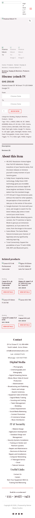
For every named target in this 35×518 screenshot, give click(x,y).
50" (24, 121)
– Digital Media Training (17, 398)
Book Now (15, 111)
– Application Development (17, 432)
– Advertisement (17, 384)
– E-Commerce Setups (17, 417)
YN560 (23, 137)
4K (21, 121)
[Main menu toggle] (30, 8)
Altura (11, 124)
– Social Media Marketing (17, 411)
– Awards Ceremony (18, 392)
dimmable (15, 127)
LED (5, 132)
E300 (20, 127)
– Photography (17, 367)
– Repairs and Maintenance (17, 448)
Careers (17, 477)
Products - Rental (12, 65)
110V (7, 121)
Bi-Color (18, 124)
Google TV (21, 129)
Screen (17, 134)
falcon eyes (26, 127)
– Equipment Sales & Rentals (17, 395)
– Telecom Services (17, 465)
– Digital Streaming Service (17, 375)
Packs (29, 132)
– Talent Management (17, 403)
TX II (11, 137)
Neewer (24, 132)
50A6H (27, 121)
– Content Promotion (17, 414)
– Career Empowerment (17, 409)
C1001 (23, 124)
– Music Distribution (17, 420)
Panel (3, 134)
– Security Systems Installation (17, 440)
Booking (5, 71)
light (8, 132)
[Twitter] (16, 514)
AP (14, 124)
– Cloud (17, 462)
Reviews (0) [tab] (6, 150)
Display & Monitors (15, 71)
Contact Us (17, 474)
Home (4, 65)
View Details (8, 292)
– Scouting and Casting (17, 400)
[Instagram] (19, 514)
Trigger (4, 137)
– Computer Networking (17, 457)
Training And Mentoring (17, 483)
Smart (22, 134)
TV (8, 137)
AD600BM (5, 124)
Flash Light (9, 129)
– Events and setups (17, 389)
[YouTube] (22, 514)
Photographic (10, 134)
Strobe (26, 134)
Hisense (28, 129)
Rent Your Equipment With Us (17, 480)
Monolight (18, 132)
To (3, 100)
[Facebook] (13, 514)
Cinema (28, 124)
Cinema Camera (7, 127)
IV (2, 132)
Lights (12, 132)
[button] (30, 20)
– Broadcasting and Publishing (17, 386)
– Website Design (17, 429)
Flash (3, 129)
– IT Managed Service (17, 460)
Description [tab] (6, 146)
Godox (15, 129)
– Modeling (17, 406)
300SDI (13, 121)
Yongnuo (28, 137)
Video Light (16, 137)
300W (18, 121)
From (4, 93)
